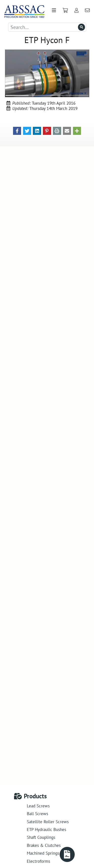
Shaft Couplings (41, 837)
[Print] (57, 130)
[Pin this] (47, 130)
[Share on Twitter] (27, 130)
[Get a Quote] (67, 854)
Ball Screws (37, 813)
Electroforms (38, 861)
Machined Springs (43, 853)
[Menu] (54, 10)
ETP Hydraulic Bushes (46, 829)
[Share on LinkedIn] (37, 130)
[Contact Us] (87, 10)
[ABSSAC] (22, 10)
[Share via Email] (67, 130)
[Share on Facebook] (17, 130)
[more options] (77, 130)
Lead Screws (38, 806)
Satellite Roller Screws (48, 821)
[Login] (76, 10)
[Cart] (65, 10)
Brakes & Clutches (44, 845)
